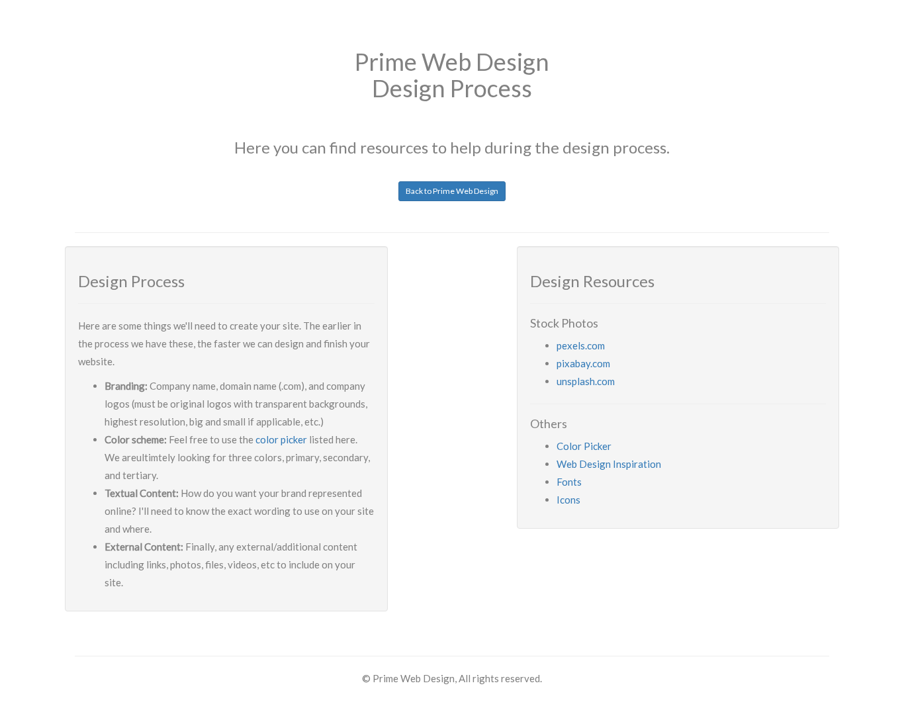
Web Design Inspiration (609, 464)
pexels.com (581, 345)
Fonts (569, 482)
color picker (281, 439)
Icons (568, 500)
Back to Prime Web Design (452, 191)
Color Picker (584, 446)
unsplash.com (586, 381)
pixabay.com (583, 363)
